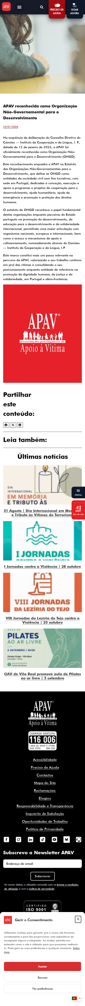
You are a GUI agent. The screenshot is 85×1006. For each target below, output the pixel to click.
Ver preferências (42, 988)
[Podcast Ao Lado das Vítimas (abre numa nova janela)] (79, 839)
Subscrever (42, 876)
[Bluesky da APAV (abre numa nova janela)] (66, 839)
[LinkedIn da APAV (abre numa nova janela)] (30, 839)
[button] (78, 919)
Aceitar (42, 966)
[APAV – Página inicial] (6, 6)
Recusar (42, 977)
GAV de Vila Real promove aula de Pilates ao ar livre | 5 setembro (42, 676)
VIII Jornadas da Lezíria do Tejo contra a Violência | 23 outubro (42, 620)
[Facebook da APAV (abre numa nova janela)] (6, 839)
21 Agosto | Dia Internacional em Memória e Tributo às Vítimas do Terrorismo (42, 513)
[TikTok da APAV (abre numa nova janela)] (42, 839)
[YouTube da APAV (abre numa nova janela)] (54, 839)
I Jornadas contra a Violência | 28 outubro (42, 566)
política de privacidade (41, 888)
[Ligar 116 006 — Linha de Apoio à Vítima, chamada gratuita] (42, 740)
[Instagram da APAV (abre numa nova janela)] (18, 839)
